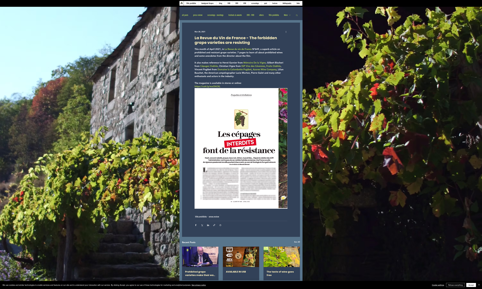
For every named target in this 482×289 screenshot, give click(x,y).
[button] (297, 15)
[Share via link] (214, 225)
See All (297, 242)
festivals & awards (235, 15)
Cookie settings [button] (438, 285)
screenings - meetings (215, 15)
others (261, 15)
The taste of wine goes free (280, 273)
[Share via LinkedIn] (208, 225)
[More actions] (285, 31)
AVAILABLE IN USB (236, 271)
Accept (471, 285)
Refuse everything (455, 285)
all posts (185, 15)
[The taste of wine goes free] (282, 257)
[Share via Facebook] (196, 225)
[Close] (478, 285)
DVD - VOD (250, 15)
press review (197, 15)
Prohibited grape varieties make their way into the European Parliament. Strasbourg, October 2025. (200, 273)
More (286, 15)
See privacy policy (199, 285)
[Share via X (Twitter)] (202, 225)
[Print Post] (220, 225)
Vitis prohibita (274, 15)
